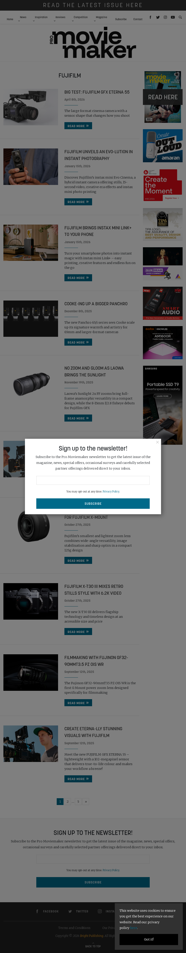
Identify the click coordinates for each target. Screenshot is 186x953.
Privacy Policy (111, 491)
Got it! (149, 939)
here (133, 928)
